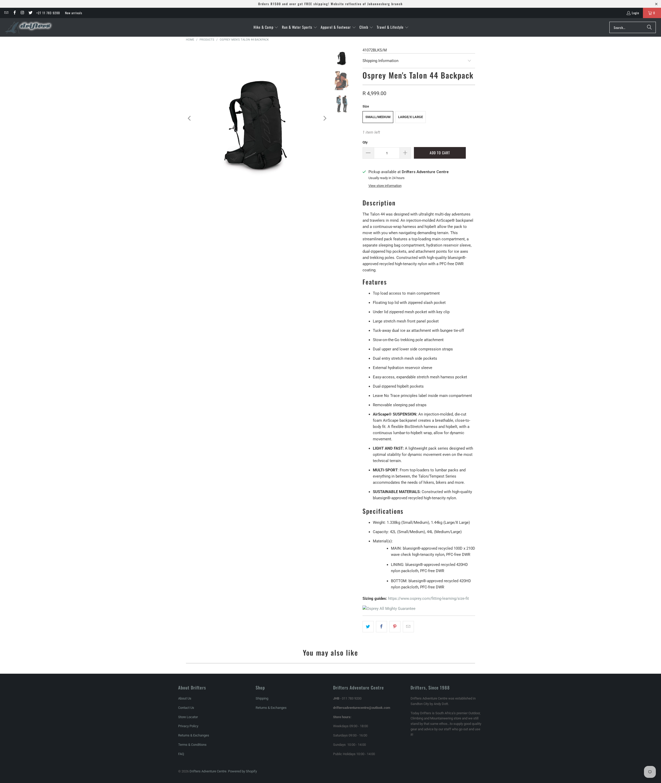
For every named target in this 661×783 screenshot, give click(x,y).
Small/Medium (377, 117)
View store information (385, 186)
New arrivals (73, 13)
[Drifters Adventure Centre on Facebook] (14, 13)
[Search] (649, 27)
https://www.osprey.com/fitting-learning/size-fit (428, 598)
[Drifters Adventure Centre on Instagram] (22, 13)
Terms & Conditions (192, 745)
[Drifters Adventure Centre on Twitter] (30, 13)
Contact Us (186, 708)
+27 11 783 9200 (48, 13)
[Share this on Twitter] (368, 626)
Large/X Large (410, 117)
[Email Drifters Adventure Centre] (6, 13)
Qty (365, 142)
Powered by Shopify (242, 771)
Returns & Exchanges (193, 735)
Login (635, 13)
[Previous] (190, 118)
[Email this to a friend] (408, 626)
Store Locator (188, 717)
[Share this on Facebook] (381, 626)
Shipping (262, 698)
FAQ (181, 754)
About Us (184, 698)
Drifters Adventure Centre (208, 771)
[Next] (324, 118)
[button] (266, 27)
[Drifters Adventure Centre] (29, 27)
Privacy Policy (188, 726)
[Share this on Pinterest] (394, 626)
